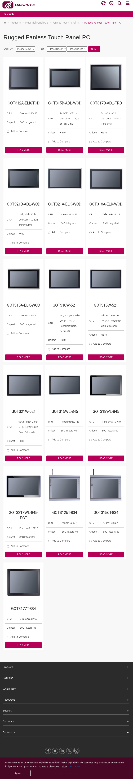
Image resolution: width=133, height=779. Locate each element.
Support (7, 710)
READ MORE (23, 149)
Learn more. (74, 766)
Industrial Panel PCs (36, 22)
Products (8, 14)
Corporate (8, 721)
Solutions (8, 677)
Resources (9, 699)
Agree (18, 773)
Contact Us (9, 732)
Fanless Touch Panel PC (66, 22)
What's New (9, 688)
